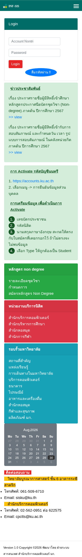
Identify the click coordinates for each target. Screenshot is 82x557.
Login (15, 64)
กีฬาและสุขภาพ (21, 411)
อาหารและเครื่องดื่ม (25, 399)
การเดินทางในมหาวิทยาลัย (31, 373)
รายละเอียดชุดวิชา (24, 281)
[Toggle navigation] (76, 6)
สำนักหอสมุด (19, 330)
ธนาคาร (15, 386)
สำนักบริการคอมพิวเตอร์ (29, 318)
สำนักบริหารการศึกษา (27, 324)
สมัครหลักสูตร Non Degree (31, 293)
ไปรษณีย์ (16, 392)
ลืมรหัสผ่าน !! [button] (41, 72)
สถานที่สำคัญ (19, 361)
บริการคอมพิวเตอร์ (24, 380)
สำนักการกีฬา (20, 337)
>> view (15, 117)
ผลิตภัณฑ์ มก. (20, 417)
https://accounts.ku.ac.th (33, 181)
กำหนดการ (18, 287)
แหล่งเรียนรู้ (18, 367)
